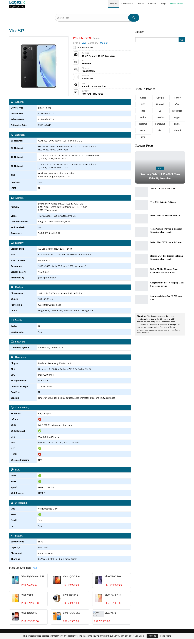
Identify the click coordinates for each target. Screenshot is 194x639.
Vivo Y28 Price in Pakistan (162, 188)
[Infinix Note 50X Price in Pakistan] (141, 245)
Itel (143, 110)
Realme (143, 123)
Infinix (177, 104)
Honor (177, 97)
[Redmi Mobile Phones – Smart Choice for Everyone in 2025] (141, 272)
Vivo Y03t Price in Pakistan (163, 202)
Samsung (160, 123)
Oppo (177, 117)
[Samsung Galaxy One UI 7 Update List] (141, 299)
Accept (152, 635)
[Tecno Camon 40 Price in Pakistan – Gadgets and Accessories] (141, 232)
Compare (152, 4)
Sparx (177, 123)
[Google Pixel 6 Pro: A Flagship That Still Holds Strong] (141, 286)
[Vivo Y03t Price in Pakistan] (141, 205)
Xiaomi (177, 130)
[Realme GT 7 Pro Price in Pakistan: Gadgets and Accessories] (141, 259)
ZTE (143, 136)
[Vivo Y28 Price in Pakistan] (141, 192)
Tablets (141, 4)
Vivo (34, 567)
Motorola (177, 110)
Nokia (143, 117)
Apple (143, 97)
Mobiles (113, 4)
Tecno (143, 130)
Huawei (160, 104)
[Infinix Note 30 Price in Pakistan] (141, 219)
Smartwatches (127, 4)
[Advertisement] (160, 64)
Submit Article (176, 4)
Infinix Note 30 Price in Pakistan (165, 215)
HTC (143, 104)
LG (160, 110)
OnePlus (160, 117)
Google (160, 97)
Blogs (163, 4)
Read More (165, 636)
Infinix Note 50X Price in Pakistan (166, 242)
